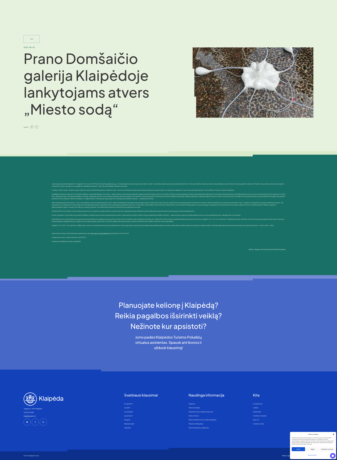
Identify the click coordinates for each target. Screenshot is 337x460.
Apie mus (256, 420)
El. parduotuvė (257, 404)
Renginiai (127, 420)
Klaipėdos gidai (129, 424)
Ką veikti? (127, 408)
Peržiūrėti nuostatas (327, 449)
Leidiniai (255, 408)
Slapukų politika (312, 455)
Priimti (298, 449)
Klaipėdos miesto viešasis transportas (201, 412)
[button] (333, 434)
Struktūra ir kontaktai (259, 416)
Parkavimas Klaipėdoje (196, 424)
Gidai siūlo (127, 428)
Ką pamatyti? (128, 416)
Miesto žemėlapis (194, 408)
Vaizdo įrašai (257, 412)
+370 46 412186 (29, 412)
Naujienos (192, 404)
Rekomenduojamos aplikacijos (199, 428)
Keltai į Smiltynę (194, 416)
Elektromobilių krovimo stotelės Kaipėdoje (202, 420)
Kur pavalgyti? (128, 412)
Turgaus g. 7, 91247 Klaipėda (33, 409)
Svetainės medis (258, 424)
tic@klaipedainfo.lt (30, 416)
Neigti (312, 449)
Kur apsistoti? (128, 404)
